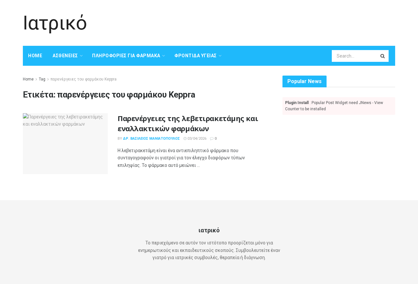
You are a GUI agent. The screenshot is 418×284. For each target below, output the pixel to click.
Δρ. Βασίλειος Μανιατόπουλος (151, 138)
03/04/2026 (196, 138)
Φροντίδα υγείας (195, 55)
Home (35, 55)
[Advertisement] (276, 22)
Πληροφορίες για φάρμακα (126, 55)
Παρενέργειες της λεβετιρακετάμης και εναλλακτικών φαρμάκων (188, 123)
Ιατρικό (55, 23)
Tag (42, 79)
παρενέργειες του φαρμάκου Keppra (84, 79)
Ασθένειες (65, 55)
